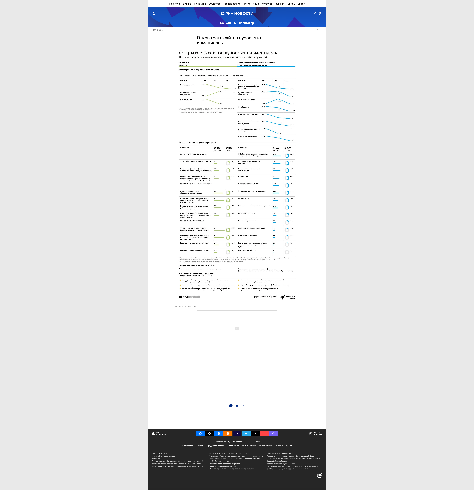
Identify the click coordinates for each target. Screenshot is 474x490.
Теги (258, 442)
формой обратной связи (277, 461)
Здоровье (249, 442)
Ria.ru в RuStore (265, 446)
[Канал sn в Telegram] (246, 433)
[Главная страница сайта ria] (237, 13)
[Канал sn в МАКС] (200, 433)
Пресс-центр (233, 446)
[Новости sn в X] (255, 433)
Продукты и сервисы (216, 446)
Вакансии (156, 458)
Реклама (200, 446)
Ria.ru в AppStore (248, 446)
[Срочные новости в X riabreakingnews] (264, 433)
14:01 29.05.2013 (159, 30)
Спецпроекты (188, 446)
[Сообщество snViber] (273, 433)
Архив (289, 446)
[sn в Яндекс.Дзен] (209, 433)
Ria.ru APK (279, 446)
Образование (220, 442)
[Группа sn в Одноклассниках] (227, 433)
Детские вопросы (235, 442)
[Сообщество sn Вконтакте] (218, 433)
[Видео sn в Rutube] (237, 433)
